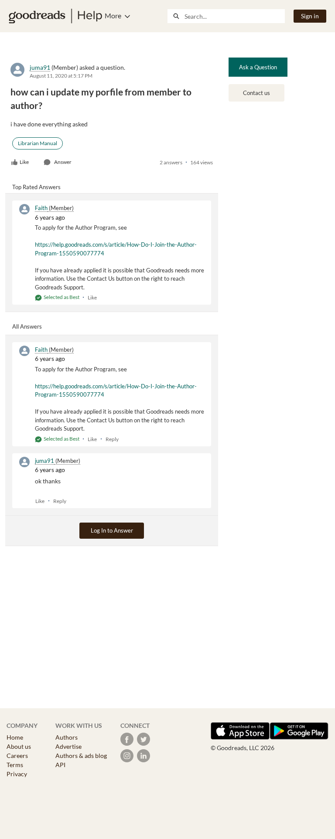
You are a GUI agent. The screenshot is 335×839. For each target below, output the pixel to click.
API (60, 764)
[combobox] (234, 16)
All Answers (27, 326)
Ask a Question (258, 67)
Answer (63, 162)
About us (19, 746)
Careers (17, 755)
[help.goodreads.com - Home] (55, 16)
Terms (15, 764)
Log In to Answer (112, 530)
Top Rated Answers (36, 186)
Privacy (17, 774)
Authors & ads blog (81, 755)
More (113, 15)
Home (15, 737)
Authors (66, 737)
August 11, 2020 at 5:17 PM (61, 75)
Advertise (68, 746)
